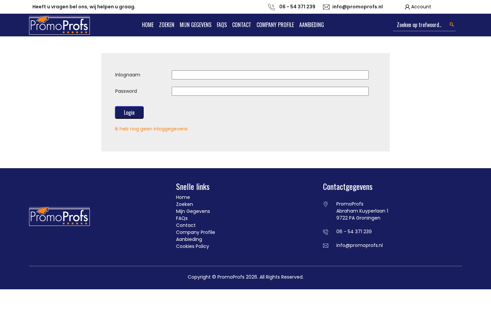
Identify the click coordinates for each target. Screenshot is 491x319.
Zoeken (166, 25)
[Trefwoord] (452, 24)
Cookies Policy (192, 246)
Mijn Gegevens (195, 25)
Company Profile (275, 25)
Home (148, 25)
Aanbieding (311, 25)
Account (421, 6)
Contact (241, 25)
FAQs (222, 25)
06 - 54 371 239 (354, 231)
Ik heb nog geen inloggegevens (151, 128)
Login (129, 112)
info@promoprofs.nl (357, 6)
